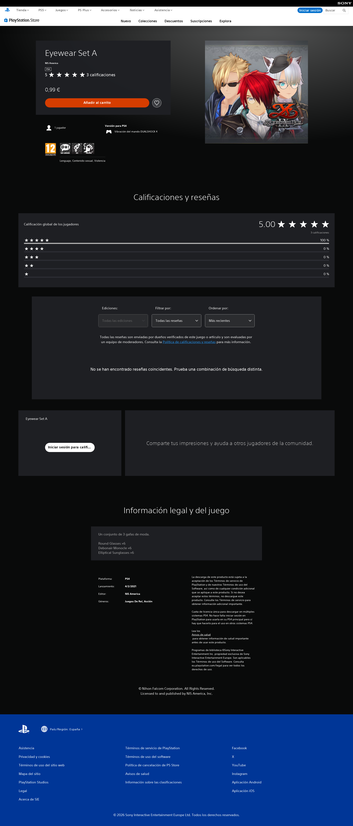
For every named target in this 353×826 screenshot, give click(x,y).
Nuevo (126, 21)
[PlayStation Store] (23, 20)
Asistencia (162, 10)
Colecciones (147, 21)
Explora (225, 21)
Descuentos (174, 21)
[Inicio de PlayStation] (7, 10)
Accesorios (109, 10)
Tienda (21, 10)
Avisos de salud (201, 634)
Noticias (136, 10)
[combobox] (123, 320)
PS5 (41, 10)
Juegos (61, 10)
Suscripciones (201, 21)
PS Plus (83, 10)
